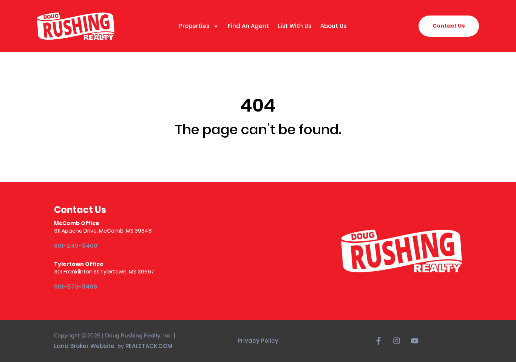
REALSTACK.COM (148, 346)
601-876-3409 (75, 286)
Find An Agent (248, 26)
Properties (194, 26)
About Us (333, 26)
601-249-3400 (75, 245)
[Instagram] (396, 340)
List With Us (294, 26)
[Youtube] (414, 340)
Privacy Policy (258, 341)
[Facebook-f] (378, 340)
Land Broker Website (85, 346)
